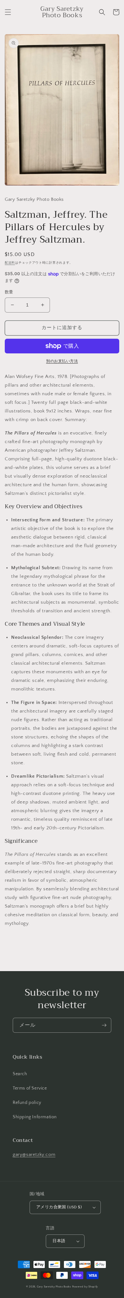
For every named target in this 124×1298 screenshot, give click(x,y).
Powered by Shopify (85, 1286)
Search (20, 1073)
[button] (8, 12)
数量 (9, 292)
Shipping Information (35, 1117)
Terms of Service (30, 1088)
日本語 (58, 1241)
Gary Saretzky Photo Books (54, 1286)
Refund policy (27, 1102)
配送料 (10, 263)
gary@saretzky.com (34, 1154)
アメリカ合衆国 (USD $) (59, 1207)
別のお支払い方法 (62, 361)
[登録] (104, 1025)
